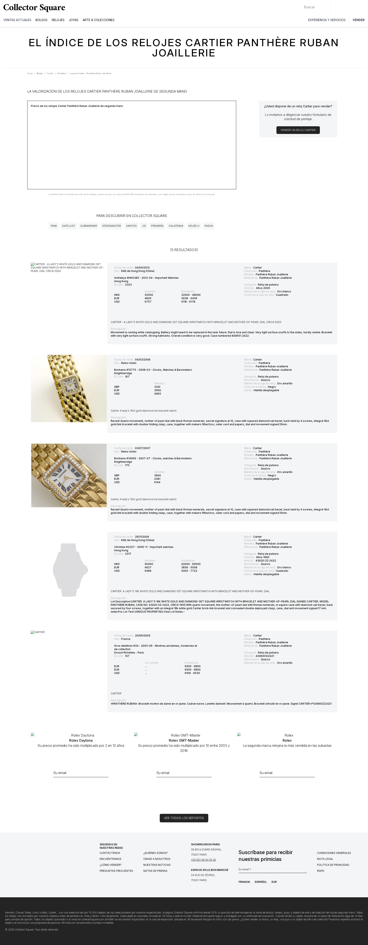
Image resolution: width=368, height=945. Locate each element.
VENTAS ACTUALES (17, 20)
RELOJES (58, 20)
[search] (300, 5)
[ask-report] (81, 786)
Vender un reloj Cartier (298, 130)
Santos (131, 225)
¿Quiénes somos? (155, 853)
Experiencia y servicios (327, 20)
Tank (53, 225)
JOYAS (73, 20)
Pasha (208, 225)
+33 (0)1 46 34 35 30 (203, 859)
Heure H (193, 225)
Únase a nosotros (156, 858)
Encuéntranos (110, 858)
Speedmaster (111, 225)
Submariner (88, 225)
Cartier (257, 267)
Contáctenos (110, 853)
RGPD (320, 870)
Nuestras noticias (157, 864)
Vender (359, 20)
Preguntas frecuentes (116, 870)
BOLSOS (41, 20)
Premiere (157, 225)
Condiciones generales (334, 853)
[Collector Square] (33, 8)
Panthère (264, 271)
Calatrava (176, 225)
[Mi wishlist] (345, 8)
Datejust (68, 225)
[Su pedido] (355, 8)
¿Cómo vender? (111, 864)
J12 (144, 225)
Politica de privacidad (333, 864)
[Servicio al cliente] (336, 8)
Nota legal (325, 858)
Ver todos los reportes (184, 818)
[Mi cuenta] (363, 8)
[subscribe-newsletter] (305, 870)
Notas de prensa (155, 870)
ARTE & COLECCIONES (99, 20)
